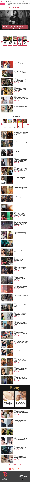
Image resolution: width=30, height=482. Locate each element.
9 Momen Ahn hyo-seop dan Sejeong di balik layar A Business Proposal (20, 323)
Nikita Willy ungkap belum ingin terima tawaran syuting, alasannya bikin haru (20, 250)
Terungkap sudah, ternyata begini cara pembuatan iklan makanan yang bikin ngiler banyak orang (20, 197)
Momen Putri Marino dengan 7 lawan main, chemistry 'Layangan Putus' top (20, 457)
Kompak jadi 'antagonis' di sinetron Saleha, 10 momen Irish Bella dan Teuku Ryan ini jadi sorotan (20, 107)
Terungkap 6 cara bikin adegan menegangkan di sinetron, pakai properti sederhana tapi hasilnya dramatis (20, 205)
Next (18, 468)
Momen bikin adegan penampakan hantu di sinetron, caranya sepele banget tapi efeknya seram (20, 242)
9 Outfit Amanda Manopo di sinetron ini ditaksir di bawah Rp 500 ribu (21, 412)
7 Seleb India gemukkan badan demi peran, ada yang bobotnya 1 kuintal (20, 421)
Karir (25, 475)
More (16, 1)
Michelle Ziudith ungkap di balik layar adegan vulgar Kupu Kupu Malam (20, 268)
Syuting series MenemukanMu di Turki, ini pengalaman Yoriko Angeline (20, 314)
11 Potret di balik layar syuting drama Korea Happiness (20, 448)
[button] (2, 398)
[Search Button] (22, 1)
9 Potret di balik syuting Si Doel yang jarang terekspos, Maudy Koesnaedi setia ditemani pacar (20, 233)
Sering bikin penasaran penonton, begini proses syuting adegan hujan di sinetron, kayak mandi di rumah (21, 142)
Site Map (25, 476)
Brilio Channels (25, 1)
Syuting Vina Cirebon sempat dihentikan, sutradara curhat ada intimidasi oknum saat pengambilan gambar (21, 151)
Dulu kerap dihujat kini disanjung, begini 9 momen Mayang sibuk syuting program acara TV (20, 89)
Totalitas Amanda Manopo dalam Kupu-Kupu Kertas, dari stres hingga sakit (21, 98)
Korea (15, 321)
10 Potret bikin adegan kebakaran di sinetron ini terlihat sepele (20, 287)
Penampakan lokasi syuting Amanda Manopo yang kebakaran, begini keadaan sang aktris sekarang (20, 178)
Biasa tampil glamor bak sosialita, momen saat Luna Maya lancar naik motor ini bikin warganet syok (21, 188)
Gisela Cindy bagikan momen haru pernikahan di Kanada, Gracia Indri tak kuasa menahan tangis (15, 43)
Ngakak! (15, 257)
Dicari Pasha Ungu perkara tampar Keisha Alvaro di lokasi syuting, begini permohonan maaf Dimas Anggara (20, 71)
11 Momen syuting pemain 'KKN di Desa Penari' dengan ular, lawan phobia (20, 305)
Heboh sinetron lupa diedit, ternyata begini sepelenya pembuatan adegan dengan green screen (21, 214)
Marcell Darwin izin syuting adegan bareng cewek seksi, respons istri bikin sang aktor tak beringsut (20, 169)
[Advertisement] (15, 54)
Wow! (14, 285)
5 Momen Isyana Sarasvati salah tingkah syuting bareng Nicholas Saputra (20, 369)
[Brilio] (4, 1)
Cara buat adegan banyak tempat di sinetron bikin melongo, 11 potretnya (21, 296)
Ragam (15, 1)
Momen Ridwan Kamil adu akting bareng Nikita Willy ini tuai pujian (20, 429)
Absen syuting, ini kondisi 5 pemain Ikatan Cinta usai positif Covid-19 (21, 342)
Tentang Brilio (21, 475)
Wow (12, 1)
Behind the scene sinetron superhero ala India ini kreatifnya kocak (20, 333)
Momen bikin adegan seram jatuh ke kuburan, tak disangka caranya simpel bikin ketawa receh (20, 223)
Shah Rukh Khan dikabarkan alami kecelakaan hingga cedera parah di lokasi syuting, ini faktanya (13, 27)
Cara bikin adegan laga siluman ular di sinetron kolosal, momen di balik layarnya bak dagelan (21, 259)
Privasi (20, 476)
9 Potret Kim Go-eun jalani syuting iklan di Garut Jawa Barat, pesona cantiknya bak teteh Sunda (20, 160)
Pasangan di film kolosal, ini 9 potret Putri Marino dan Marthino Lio (20, 378)
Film (14, 221)
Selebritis (9, 1)
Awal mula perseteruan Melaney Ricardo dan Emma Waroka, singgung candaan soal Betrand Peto (6, 43)
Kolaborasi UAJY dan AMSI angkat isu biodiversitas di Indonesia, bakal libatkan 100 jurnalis (19, 4)
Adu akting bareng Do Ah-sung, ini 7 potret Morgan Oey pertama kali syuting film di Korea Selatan (21, 133)
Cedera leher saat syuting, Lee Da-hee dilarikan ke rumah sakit (20, 439)
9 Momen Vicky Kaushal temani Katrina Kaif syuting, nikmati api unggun (20, 360)
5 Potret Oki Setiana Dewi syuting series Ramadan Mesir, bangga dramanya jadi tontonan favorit (20, 80)
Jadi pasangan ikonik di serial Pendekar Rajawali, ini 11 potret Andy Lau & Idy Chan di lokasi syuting (20, 63)
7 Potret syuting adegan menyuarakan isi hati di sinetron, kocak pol (20, 278)
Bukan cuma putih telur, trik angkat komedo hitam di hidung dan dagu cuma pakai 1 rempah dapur (20, 404)
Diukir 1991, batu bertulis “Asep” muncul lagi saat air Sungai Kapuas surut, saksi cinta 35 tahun (24, 43)
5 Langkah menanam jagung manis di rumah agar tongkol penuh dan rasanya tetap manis (10, 43)
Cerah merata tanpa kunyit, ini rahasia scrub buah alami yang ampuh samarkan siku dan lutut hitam (8, 404)
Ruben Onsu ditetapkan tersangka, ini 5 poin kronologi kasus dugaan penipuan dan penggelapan (20, 43)
